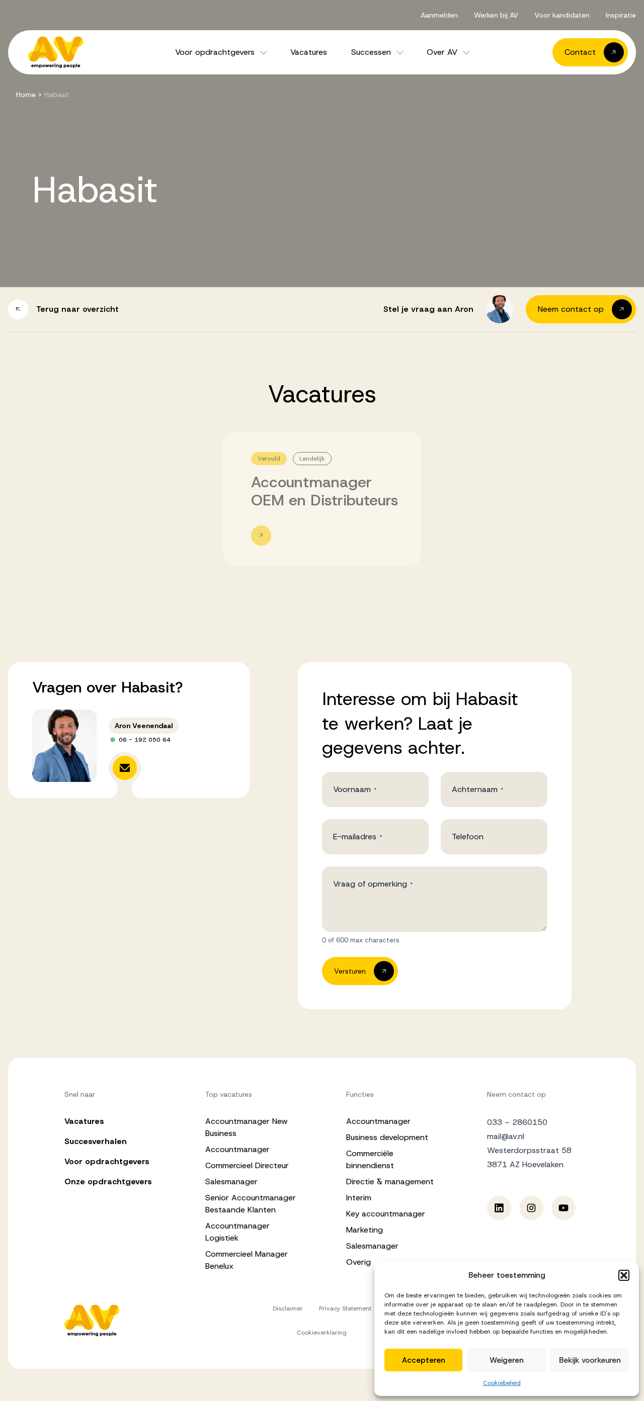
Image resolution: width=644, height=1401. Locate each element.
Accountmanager (237, 1149)
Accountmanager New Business (246, 1127)
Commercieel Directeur (247, 1165)
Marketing (364, 1229)
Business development (387, 1137)
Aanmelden (439, 15)
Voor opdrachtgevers (215, 52)
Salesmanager (231, 1181)
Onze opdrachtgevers (108, 1181)
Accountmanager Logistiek (237, 1231)
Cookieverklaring (322, 1333)
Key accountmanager (385, 1213)
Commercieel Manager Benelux (246, 1260)
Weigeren (507, 1360)
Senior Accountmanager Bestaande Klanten (250, 1203)
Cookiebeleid (502, 1383)
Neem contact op (516, 1094)
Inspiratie (621, 15)
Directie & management (390, 1181)
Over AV (442, 52)
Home (26, 94)
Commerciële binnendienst (370, 1159)
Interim (358, 1197)
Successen (371, 52)
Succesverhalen (95, 1141)
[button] (624, 1275)
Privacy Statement (345, 1308)
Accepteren (423, 1360)
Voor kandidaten (562, 15)
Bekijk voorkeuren (590, 1360)
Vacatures (308, 52)
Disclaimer (288, 1308)
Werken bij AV (496, 15)
